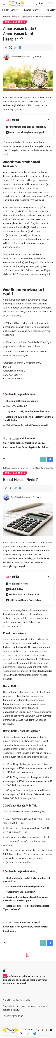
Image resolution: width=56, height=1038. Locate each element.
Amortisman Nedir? (34, 443)
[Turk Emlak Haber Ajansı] (16, 3)
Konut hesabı (9, 931)
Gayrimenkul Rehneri (38, 447)
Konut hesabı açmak (30, 922)
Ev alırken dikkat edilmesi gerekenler (25, 886)
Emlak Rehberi (27, 438)
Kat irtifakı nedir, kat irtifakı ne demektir (27, 425)
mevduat (27, 926)
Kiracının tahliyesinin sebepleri (22, 400)
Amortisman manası (13, 443)
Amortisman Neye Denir (15, 447)
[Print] (20, 47)
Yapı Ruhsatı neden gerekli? (20, 891)
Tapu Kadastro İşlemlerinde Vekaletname (27, 411)
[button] (5, 3)
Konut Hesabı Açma (18, 583)
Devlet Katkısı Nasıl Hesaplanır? (25, 594)
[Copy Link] (15, 47)
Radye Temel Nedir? (16, 406)
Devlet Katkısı (16, 589)
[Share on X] (10, 47)
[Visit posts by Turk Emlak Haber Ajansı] (6, 56)
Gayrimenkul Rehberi (15, 22)
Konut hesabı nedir (12, 926)
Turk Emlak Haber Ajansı (20, 56)
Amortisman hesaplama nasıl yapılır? (28, 132)
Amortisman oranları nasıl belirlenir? (27, 126)
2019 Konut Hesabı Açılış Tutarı (25, 600)
